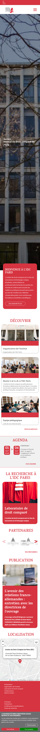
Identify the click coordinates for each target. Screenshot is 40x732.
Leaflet (13, 680)
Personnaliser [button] (31, 725)
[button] (36, 541)
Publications (8, 704)
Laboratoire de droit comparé (16, 511)
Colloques (7, 702)
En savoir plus (15, 303)
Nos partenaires (31, 552)
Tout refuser (10, 729)
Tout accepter (29, 729)
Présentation (8, 684)
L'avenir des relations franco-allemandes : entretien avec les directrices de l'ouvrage (19, 602)
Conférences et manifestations (14, 706)
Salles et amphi (9, 693)
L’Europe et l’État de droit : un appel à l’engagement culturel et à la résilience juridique (27, 453)
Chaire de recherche (10, 708)
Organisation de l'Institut (15, 348)
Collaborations (9, 691)
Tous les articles (30, 429)
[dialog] (20, 722)
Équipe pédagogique (12, 420)
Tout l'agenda (31, 464)
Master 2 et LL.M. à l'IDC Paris (17, 381)
